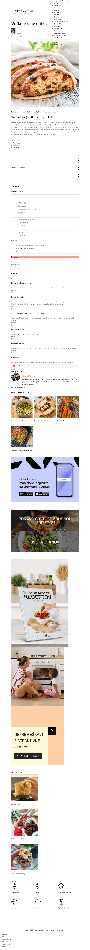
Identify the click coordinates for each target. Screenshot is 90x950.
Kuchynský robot (21, 112)
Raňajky (35, 112)
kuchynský (20, 249)
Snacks (41, 112)
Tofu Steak (60, 421)
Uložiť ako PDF (19, 365)
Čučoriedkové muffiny (18, 873)
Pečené (30, 112)
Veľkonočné (18, 371)
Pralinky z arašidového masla (20, 839)
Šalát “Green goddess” (18, 421)
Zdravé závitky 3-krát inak (42, 421)
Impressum (61, 930)
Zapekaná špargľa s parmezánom (21, 450)
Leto (13, 371)
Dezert (13, 112)
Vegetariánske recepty (51, 112)
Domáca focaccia (16, 804)
